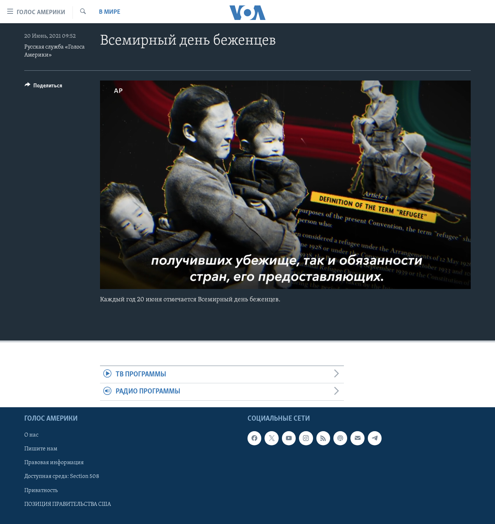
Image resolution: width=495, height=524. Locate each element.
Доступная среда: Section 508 (61, 476)
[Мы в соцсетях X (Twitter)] (271, 438)
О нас (31, 435)
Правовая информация (54, 463)
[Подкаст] (340, 438)
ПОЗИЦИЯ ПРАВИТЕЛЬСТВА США (67, 504)
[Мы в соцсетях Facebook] (254, 438)
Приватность (41, 490)
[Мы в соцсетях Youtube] (289, 438)
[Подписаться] (357, 438)
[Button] (43, 87)
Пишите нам (40, 449)
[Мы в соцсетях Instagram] (306, 438)
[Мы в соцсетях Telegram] (375, 438)
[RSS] (323, 438)
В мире (109, 12)
